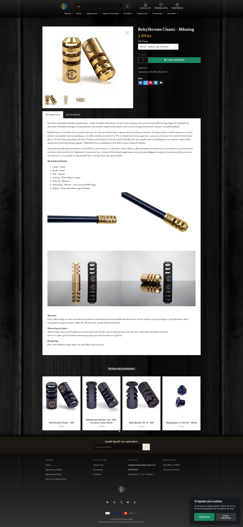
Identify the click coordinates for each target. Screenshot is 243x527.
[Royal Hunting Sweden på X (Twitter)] (121, 502)
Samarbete (171, 13)
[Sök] (127, 6)
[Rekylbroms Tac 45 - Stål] (141, 395)
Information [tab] (53, 115)
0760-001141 (133, 469)
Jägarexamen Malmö (54, 469)
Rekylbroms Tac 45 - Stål (141, 422)
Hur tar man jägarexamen (56, 479)
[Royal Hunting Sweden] (64, 6)
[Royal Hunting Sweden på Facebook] (107, 502)
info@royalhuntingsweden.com (141, 465)
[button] (119, 431)
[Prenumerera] (146, 447)
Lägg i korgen (176, 60)
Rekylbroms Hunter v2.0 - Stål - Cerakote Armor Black (101, 421)
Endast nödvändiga (226, 517)
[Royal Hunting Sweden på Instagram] (114, 502)
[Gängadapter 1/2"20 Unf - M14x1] (181, 395)
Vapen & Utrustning (110, 13)
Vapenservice (142, 13)
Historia (68, 13)
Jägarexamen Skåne (53, 474)
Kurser (79, 13)
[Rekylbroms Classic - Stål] (61, 395)
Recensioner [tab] (73, 115)
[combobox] (158, 47)
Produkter (128, 13)
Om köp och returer (171, 469)
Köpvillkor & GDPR (171, 465)
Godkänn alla (204, 517)
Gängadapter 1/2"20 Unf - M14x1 (181, 422)
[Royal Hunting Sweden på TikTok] (135, 502)
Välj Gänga (143, 41)
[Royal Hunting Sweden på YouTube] (128, 502)
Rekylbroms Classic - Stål (61, 422)
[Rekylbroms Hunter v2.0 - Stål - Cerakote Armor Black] (101, 395)
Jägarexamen (92, 13)
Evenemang (157, 13)
